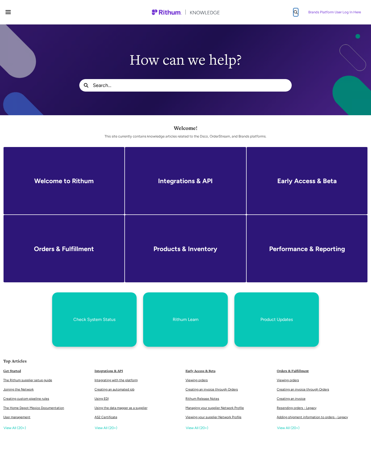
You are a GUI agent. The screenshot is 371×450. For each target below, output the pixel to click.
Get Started (12, 370)
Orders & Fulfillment (293, 370)
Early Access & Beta (200, 370)
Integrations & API (109, 370)
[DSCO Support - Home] (185, 12)
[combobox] (192, 85)
